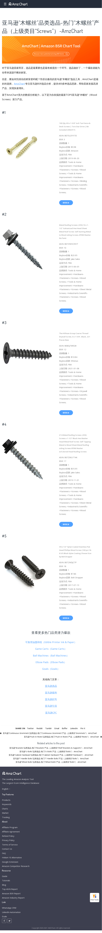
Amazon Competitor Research (15, 866)
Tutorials (6, 880)
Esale (4, 916)
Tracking (6, 817)
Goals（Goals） (51, 668)
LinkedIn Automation (11, 912)
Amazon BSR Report (11, 893)
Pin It (82, 728)
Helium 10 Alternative (12, 857)
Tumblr (48, 728)
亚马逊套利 (51, 692)
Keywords (6, 804)
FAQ (4, 853)
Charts (5, 808)
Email (56, 728)
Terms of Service (10, 844)
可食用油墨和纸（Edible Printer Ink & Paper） (51, 642)
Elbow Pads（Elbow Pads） (51, 662)
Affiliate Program (10, 827)
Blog (4, 884)
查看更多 (66, 203)
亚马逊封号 (51, 699)
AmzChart (19, 83)
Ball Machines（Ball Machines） (51, 655)
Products (6, 800)
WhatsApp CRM (9, 907)
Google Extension (10, 862)
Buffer (65, 728)
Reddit (39, 728)
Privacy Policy (8, 840)
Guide (4, 876)
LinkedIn (74, 728)
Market (5, 813)
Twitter (30, 728)
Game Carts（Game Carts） (51, 648)
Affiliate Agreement (11, 831)
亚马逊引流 (51, 705)
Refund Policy (8, 836)
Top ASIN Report (10, 889)
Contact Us (7, 849)
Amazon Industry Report (13, 897)
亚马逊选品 (51, 686)
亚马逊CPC (51, 712)
